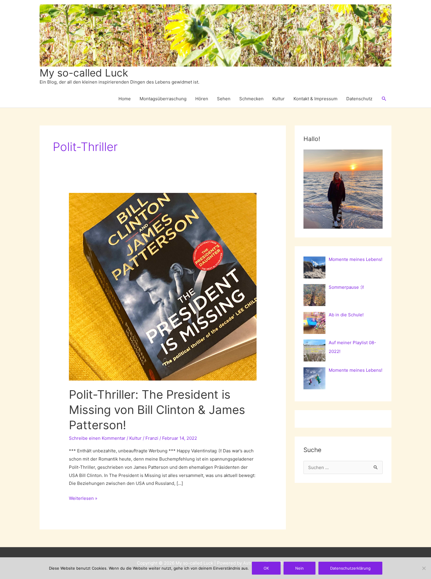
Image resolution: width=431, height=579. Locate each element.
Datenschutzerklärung (350, 568)
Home (124, 98)
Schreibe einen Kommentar (97, 438)
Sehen (223, 98)
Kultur (278, 98)
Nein (299, 568)
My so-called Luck (84, 73)
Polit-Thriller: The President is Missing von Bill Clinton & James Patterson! (157, 409)
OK (266, 568)
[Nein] (424, 568)
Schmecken (251, 98)
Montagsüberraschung (163, 98)
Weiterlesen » (83, 498)
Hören (201, 98)
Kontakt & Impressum (315, 98)
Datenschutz (359, 98)
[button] (384, 99)
